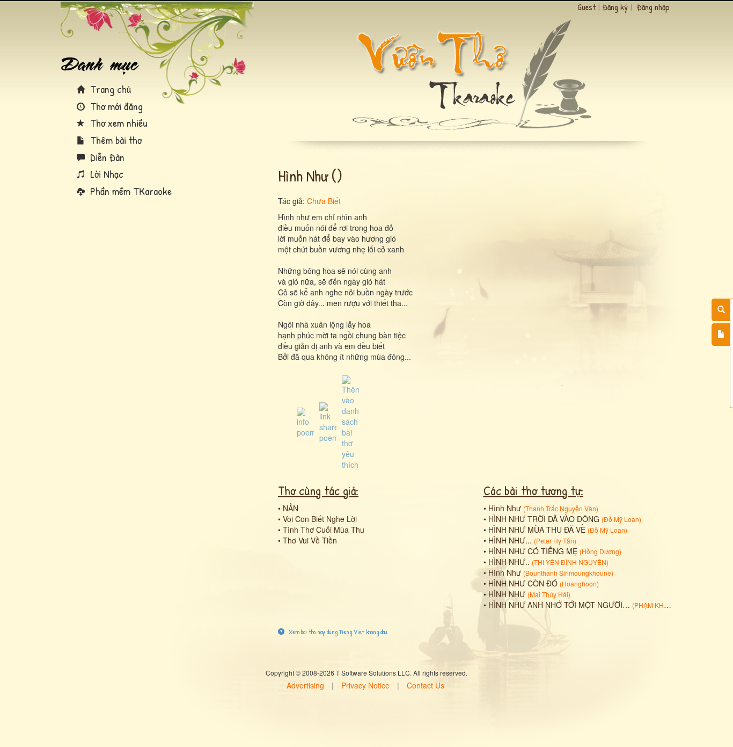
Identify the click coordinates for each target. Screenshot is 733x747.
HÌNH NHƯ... (510, 540)
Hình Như (504, 508)
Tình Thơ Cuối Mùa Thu (323, 529)
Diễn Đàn (105, 157)
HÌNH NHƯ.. (509, 561)
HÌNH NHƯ (506, 594)
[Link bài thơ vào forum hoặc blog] (327, 421)
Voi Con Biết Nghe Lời (320, 518)
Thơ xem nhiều (117, 122)
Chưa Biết (324, 200)
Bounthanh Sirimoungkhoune (568, 572)
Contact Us (425, 685)
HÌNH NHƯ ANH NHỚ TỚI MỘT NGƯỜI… (559, 604)
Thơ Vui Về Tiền (310, 540)
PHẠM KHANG (656, 605)
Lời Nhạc (105, 173)
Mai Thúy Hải (549, 594)
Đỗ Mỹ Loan (621, 519)
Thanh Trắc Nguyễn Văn (560, 508)
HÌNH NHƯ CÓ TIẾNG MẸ (532, 551)
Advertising (305, 685)
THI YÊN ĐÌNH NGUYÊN (570, 562)
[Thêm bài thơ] (721, 334)
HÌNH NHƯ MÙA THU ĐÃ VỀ (536, 529)
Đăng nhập (653, 7)
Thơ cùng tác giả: (318, 490)
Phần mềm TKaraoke (129, 191)
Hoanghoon (579, 583)
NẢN (290, 508)
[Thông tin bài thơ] (305, 421)
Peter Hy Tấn (555, 540)
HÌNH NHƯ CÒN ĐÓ (523, 583)
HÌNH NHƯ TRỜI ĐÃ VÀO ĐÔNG (543, 518)
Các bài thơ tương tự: (533, 490)
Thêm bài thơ (114, 140)
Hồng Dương (600, 551)
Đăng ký (615, 7)
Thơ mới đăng (115, 106)
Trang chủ (109, 89)
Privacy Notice (365, 685)
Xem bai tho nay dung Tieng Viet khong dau (337, 631)
